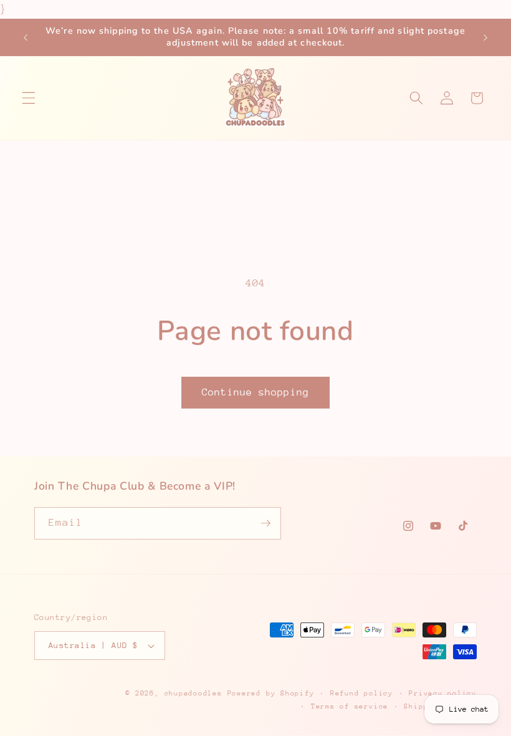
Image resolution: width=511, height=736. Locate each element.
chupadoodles (193, 693)
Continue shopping (255, 392)
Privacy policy (443, 693)
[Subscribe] (265, 523)
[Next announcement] (485, 37)
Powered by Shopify (271, 693)
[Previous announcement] (25, 37)
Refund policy (361, 693)
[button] (29, 98)
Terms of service (349, 706)
